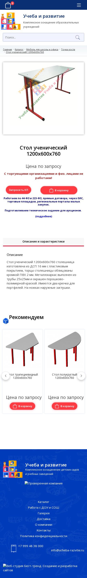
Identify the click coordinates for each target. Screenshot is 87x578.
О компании (43, 524)
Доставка (43, 519)
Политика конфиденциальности (43, 536)
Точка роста (68, 49)
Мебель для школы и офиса (42, 49)
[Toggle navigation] (79, 5)
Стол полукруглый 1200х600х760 (64, 376)
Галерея (44, 513)
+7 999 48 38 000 (30, 546)
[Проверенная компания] (44, 483)
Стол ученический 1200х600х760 (25, 52)
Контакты (44, 530)
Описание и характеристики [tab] (43, 241)
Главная (7, 49)
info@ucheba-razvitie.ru (67, 550)
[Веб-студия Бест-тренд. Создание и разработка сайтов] (43, 568)
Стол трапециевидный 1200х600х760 (22, 376)
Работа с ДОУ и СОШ (43, 507)
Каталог (19, 49)
